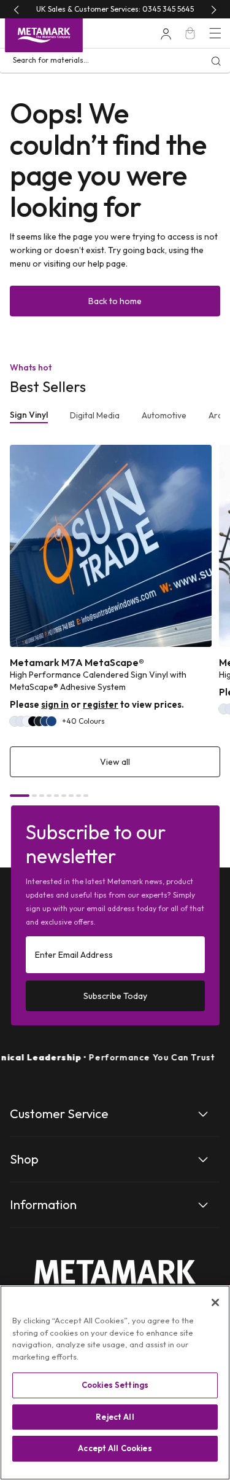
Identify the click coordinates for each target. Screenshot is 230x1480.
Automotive (164, 415)
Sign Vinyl (29, 414)
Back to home (115, 301)
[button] (215, 33)
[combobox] (115, 61)
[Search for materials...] (215, 60)
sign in (55, 704)
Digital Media (95, 415)
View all (115, 761)
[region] (115, 1382)
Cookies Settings (115, 1385)
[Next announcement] (214, 9)
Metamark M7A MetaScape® (77, 662)
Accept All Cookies (114, 1448)
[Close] (215, 1302)
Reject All (115, 1417)
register (100, 704)
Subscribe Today (115, 995)
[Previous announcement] (16, 9)
